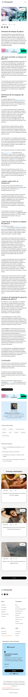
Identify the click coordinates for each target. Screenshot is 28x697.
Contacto (17, 606)
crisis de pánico (21, 188)
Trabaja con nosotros (19, 617)
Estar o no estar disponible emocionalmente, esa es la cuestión (14, 448)
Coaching (3, 616)
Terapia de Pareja (5, 435)
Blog (16, 604)
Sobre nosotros (18, 619)
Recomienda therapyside (20, 609)
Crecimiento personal (20, 429)
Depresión (4, 432)
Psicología (16, 432)
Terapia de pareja (5, 614)
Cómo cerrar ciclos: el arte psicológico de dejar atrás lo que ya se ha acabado (14, 460)
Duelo (10, 432)
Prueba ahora (4, 633)
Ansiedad (4, 429)
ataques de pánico (7, 152)
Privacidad (17, 633)
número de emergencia (7, 687)
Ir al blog (14, 578)
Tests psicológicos (19, 623)
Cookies (17, 635)
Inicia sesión (3, 631)
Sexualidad (23, 432)
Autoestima (11, 429)
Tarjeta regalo (18, 613)
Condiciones (18, 631)
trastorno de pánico (20, 99)
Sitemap (17, 621)
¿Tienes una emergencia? (6, 635)
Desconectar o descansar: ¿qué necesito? (11, 451)
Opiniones (17, 615)
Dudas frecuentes (19, 611)
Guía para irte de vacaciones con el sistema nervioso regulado (13, 455)
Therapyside (10, 382)
